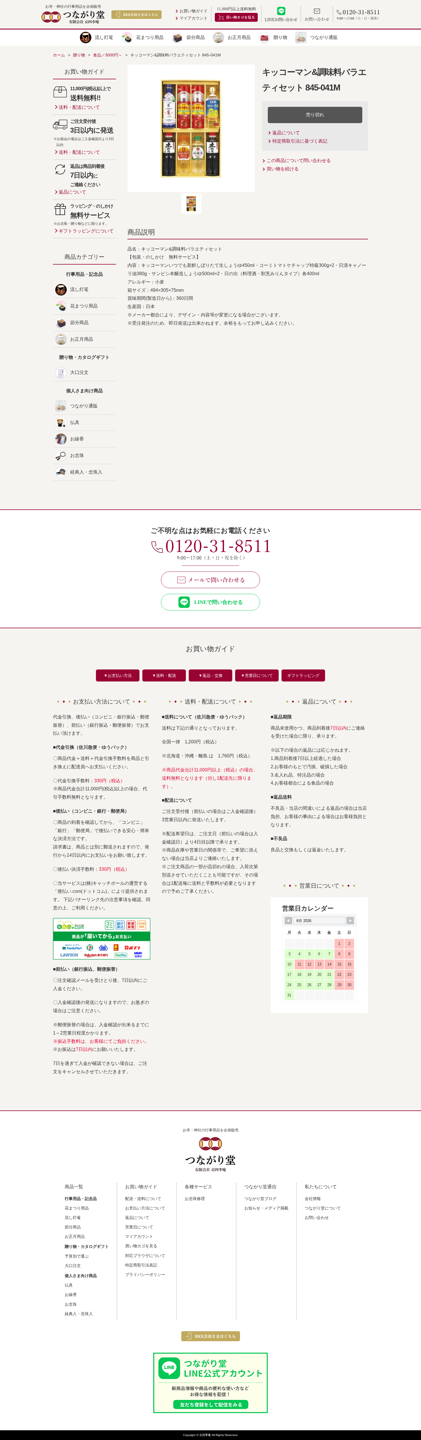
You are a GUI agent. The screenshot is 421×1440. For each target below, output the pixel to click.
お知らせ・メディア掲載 (266, 1208)
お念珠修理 (195, 1198)
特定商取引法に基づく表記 (299, 141)
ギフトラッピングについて (86, 230)
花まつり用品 (150, 37)
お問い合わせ (317, 1217)
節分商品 (195, 37)
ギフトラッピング (303, 675)
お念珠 (77, 455)
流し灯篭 (104, 37)
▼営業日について (257, 675)
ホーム (59, 55)
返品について (286, 132)
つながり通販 (324, 37)
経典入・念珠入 (86, 472)
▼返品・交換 (210, 675)
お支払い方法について (145, 1208)
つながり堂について (323, 1208)
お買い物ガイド (194, 11)
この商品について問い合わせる (299, 160)
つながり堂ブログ (260, 1198)
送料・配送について (79, 107)
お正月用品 (239, 37)
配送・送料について (143, 1198)
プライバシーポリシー (145, 1274)
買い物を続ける (283, 168)
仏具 (74, 422)
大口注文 (79, 372)
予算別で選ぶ (77, 1256)
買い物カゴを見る (141, 1246)
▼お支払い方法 (118, 675)
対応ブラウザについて (145, 1255)
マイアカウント (194, 18)
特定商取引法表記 (141, 1265)
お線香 (77, 438)
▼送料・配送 (164, 675)
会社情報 (313, 1198)
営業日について (139, 1227)
